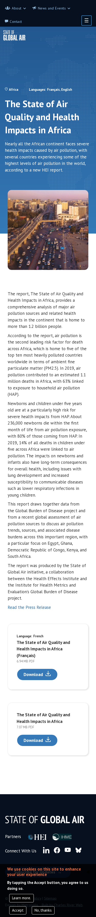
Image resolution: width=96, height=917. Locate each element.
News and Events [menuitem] (52, 8)
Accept (18, 910)
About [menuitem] (17, 8)
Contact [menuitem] (16, 21)
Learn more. (21, 897)
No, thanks (43, 910)
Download (33, 674)
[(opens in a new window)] (37, 836)
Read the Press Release (29, 607)
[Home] (16, 35)
